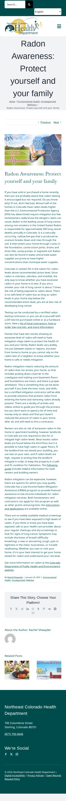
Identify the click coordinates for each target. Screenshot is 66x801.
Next (56, 122)
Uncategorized (18, 580)
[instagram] (17, 754)
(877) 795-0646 (14, 734)
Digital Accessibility (15, 775)
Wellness (30, 580)
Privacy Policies (35, 775)
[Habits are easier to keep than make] (49, 670)
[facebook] (6, 754)
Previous (46, 122)
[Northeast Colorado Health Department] (30, 26)
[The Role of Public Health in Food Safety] (17, 670)
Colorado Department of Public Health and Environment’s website (32, 566)
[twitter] (11, 754)
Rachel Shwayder (15, 577)
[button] (7, 670)
